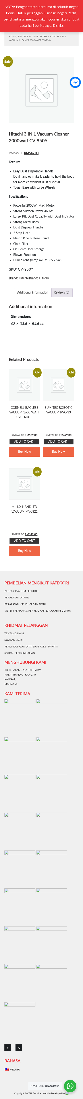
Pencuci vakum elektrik (32, 36)
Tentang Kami (14, 633)
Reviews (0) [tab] (61, 292)
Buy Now (24, 451)
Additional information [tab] (32, 292)
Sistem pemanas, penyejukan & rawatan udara (37, 610)
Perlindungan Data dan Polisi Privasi (31, 646)
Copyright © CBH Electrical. (28, 1093)
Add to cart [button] (24, 441)
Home (12, 36)
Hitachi (24, 278)
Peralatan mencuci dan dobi (25, 604)
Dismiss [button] (58, 25)
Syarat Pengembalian (19, 653)
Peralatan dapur (16, 597)
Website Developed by (54, 1093)
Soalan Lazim (13, 639)
